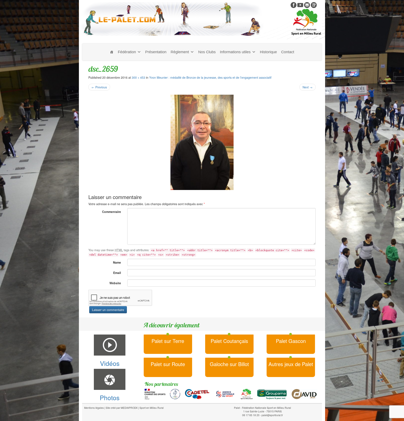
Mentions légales (94, 407)
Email (117, 273)
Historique (268, 52)
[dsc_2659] (202, 142)
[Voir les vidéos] (300, 5)
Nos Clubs (207, 52)
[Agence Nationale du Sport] (225, 394)
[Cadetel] (197, 394)
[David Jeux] (304, 394)
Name (117, 262)
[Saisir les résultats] (314, 5)
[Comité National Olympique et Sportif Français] (175, 394)
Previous (99, 87)
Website (115, 283)
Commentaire (111, 212)
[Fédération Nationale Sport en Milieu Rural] (246, 394)
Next (307, 87)
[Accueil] (112, 52)
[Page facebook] (293, 5)
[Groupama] (272, 394)
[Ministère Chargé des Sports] (155, 394)
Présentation (155, 52)
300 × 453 (138, 77)
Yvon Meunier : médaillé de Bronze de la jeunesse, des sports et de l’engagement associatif (210, 77)
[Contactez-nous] (307, 5)
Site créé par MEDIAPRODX (122, 407)
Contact (287, 52)
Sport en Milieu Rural (152, 407)
